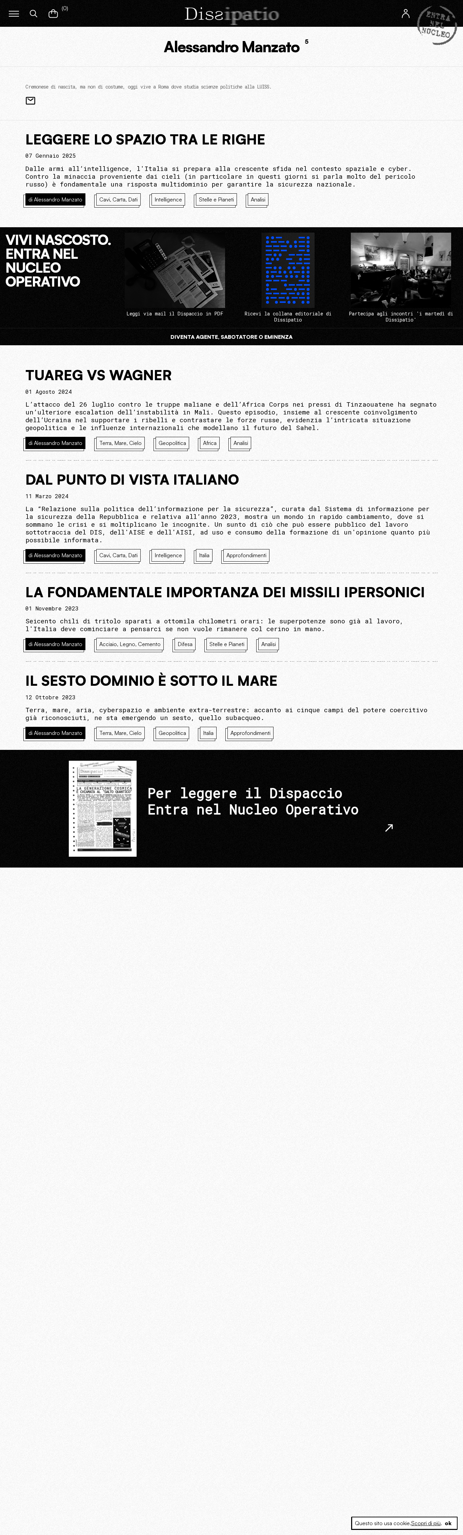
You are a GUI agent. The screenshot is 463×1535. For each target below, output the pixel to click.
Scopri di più (426, 1523)
